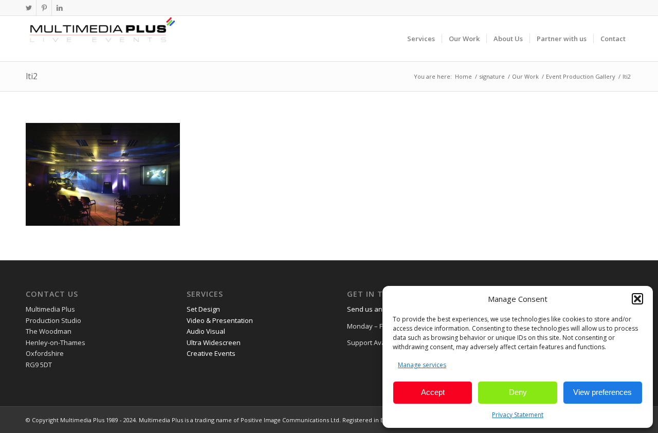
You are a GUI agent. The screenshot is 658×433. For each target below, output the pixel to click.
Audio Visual (206, 331)
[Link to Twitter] (28, 7)
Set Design (203, 309)
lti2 (32, 76)
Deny (518, 392)
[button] (637, 299)
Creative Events (211, 353)
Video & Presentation (220, 320)
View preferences (602, 392)
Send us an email (374, 309)
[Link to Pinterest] (43, 7)
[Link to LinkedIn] (59, 7)
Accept (433, 392)
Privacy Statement (517, 414)
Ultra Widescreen (214, 342)
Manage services (422, 364)
